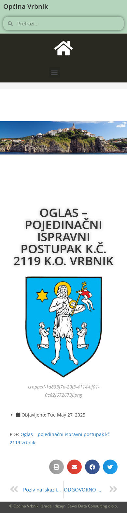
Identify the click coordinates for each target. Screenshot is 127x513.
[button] (54, 72)
